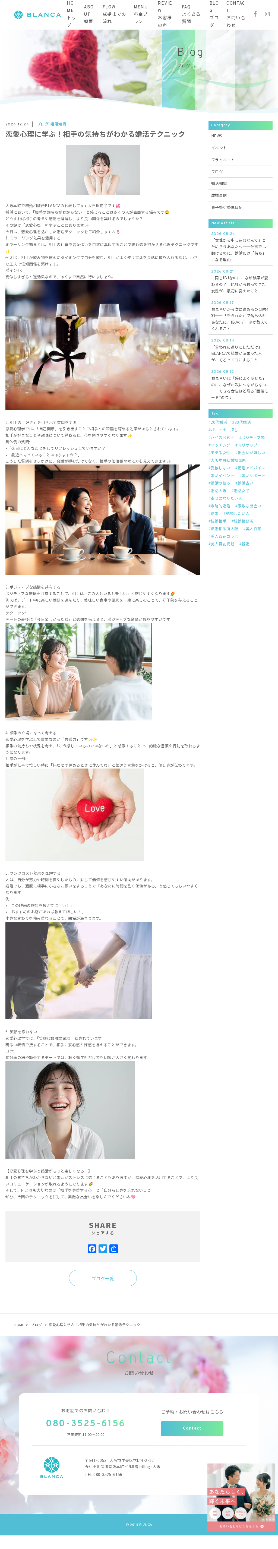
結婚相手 (218, 521)
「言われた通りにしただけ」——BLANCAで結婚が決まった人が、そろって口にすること (240, 350)
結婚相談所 (244, 521)
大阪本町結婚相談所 (228, 460)
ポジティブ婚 (253, 437)
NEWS (216, 135)
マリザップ (247, 445)
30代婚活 (243, 422)
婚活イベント (222, 475)
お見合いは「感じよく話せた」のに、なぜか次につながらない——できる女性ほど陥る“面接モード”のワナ (239, 384)
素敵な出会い (249, 505)
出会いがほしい (251, 452)
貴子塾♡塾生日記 (227, 207)
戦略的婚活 (220, 505)
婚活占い (246, 483)
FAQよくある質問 (191, 15)
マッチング (220, 445)
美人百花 (253, 528)
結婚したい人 (237, 513)
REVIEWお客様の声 (165, 15)
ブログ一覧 (103, 1278)
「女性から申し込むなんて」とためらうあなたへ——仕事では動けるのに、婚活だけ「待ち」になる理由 (238, 247)
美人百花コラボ (224, 536)
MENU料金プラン (141, 15)
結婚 (215, 513)
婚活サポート (253, 475)
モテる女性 (220, 452)
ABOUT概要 (89, 15)
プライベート (223, 159)
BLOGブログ (214, 15)
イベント (219, 147)
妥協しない (220, 467)
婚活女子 (241, 490)
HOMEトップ (71, 15)
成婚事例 (219, 195)
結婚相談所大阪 (224, 528)
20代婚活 (219, 422)
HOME (19, 1324)
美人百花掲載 (222, 543)
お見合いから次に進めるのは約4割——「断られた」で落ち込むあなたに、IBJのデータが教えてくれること (240, 316)
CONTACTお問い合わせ (235, 15)
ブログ (43, 124)
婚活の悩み (220, 483)
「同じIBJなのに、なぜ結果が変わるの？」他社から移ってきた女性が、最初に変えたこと (239, 281)
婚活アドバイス (251, 467)
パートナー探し (224, 429)
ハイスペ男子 (222, 437)
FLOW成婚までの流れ (114, 15)
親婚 (245, 543)
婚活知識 (58, 124)
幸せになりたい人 (226, 498)
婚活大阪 (218, 490)
